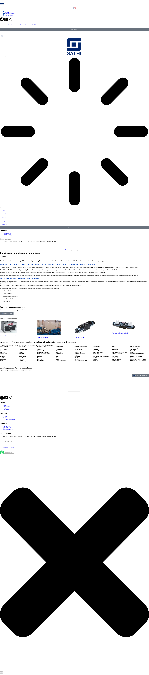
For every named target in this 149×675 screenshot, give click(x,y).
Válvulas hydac (79, 337)
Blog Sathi (34, 24)
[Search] (1, 672)
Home (3, 24)
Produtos (19, 24)
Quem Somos (11, 24)
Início (64, 249)
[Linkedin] (6, 19)
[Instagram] (10, 19)
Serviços (27, 24)
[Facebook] (2, 19)
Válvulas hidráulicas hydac (120, 333)
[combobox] (7, 453)
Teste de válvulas (42, 337)
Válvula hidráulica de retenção (10, 336)
